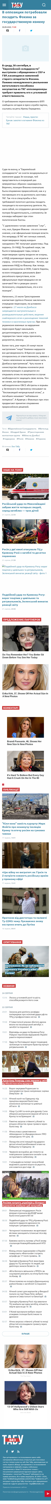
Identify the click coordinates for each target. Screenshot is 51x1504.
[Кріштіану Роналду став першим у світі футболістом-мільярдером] (25, 1065)
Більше (25, 1334)
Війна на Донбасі (31, 435)
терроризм (9, 439)
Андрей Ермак (19, 432)
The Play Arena (25, 1376)
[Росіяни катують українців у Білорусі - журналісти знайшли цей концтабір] (25, 1186)
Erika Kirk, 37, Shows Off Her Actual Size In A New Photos (25, 1371)
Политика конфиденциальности (15, 1492)
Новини (30, 439)
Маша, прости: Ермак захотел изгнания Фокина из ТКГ (25, 120)
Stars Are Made (25, 1412)
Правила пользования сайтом (15, 1487)
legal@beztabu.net (36, 1484)
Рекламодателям (36, 1492)
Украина (41, 439)
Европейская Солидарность (22, 429)
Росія (20, 439)
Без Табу (16, 446)
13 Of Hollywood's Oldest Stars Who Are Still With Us (25, 1408)
